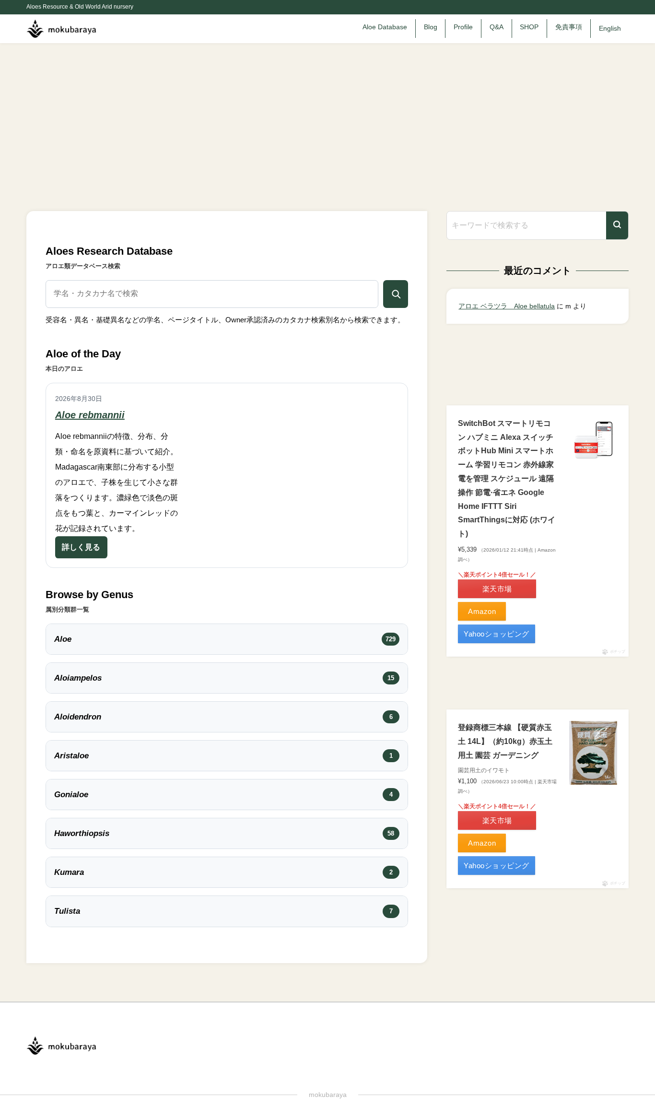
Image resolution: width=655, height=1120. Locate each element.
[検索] (617, 226)
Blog (430, 27)
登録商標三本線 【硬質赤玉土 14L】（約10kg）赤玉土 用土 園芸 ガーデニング (505, 741)
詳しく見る (81, 547)
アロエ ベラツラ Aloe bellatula (506, 306)
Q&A (496, 27)
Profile (463, 27)
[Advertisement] (327, 115)
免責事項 (568, 27)
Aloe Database (385, 27)
